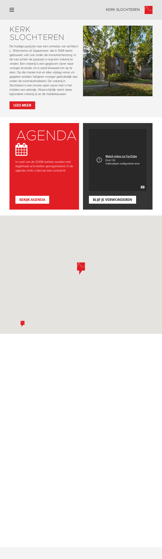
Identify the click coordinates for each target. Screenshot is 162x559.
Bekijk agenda (32, 200)
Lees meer (22, 105)
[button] (22, 323)
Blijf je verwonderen (112, 200)
